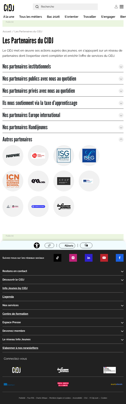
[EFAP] (63, 181)
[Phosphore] (12, 155)
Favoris (69, 245)
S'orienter (71, 16)
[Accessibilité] (37, 245)
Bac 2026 (53, 16)
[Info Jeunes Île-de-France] (63, 206)
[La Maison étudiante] (12, 206)
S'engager (108, 16)
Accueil (7, 31)
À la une (8, 16)
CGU (86, 398)
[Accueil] (8, 7)
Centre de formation (15, 313)
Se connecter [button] (116, 6)
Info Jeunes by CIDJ (15, 288)
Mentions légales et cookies (60, 398)
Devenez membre (13, 330)
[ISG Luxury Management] (63, 155)
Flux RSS (30, 398)
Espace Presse (11, 322)
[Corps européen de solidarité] (89, 181)
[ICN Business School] (12, 181)
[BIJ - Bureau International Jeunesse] (38, 155)
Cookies (104, 398)
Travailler (89, 16)
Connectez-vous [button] (15, 358)
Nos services (10, 305)
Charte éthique (41, 398)
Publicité (22, 398)
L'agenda (8, 296)
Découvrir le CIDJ (13, 279)
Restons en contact (14, 271)
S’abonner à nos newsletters (20, 347)
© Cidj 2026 (94, 398)
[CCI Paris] (38, 206)
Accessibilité (77, 398)
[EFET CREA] (38, 181)
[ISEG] (89, 155)
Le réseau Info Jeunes (16, 339)
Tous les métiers (30, 16)
